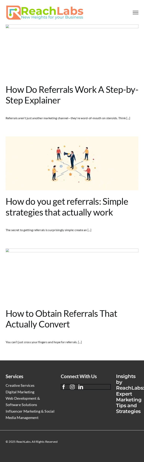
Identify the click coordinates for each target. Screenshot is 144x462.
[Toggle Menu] (135, 12)
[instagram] (72, 387)
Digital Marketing (20, 392)
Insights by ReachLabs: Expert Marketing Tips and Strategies (130, 393)
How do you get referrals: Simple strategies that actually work (67, 206)
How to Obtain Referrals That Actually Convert (61, 319)
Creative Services (20, 385)
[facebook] (63, 387)
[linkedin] (80, 387)
